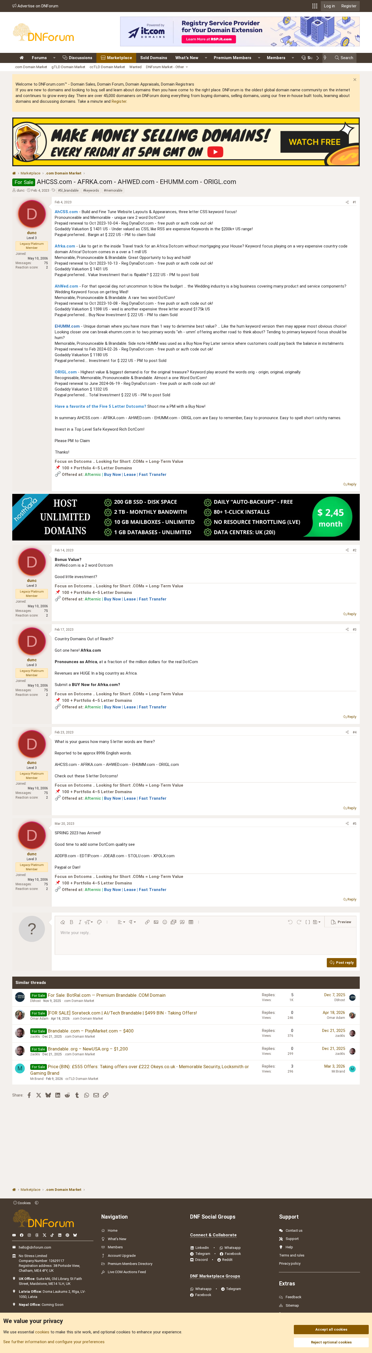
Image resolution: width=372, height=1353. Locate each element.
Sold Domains (153, 57)
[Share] (347, 202)
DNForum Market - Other (165, 67)
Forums (39, 57)
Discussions (80, 57)
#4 (354, 732)
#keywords (91, 190)
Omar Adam (39, 1018)
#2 (354, 550)
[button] (315, 6)
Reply (351, 484)
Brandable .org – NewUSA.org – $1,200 (88, 1049)
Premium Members (232, 57)
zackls (35, 1036)
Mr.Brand (37, 1079)
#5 (354, 824)
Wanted (135, 67)
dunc (21, 190)
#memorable (113, 190)
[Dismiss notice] (354, 80)
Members (276, 57)
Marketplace (119, 57)
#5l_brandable (68, 190)
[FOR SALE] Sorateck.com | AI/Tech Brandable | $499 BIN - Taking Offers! (122, 1013)
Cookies (24, 1203)
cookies (42, 1332)
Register (119, 101)
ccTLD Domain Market (107, 67)
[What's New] (326, 58)
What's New (186, 57)
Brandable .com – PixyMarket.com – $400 (91, 1031)
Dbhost (35, 1001)
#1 (354, 202)
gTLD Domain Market (68, 67)
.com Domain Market (30, 67)
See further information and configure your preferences (54, 1341)
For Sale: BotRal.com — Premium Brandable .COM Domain (107, 995)
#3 (354, 630)
